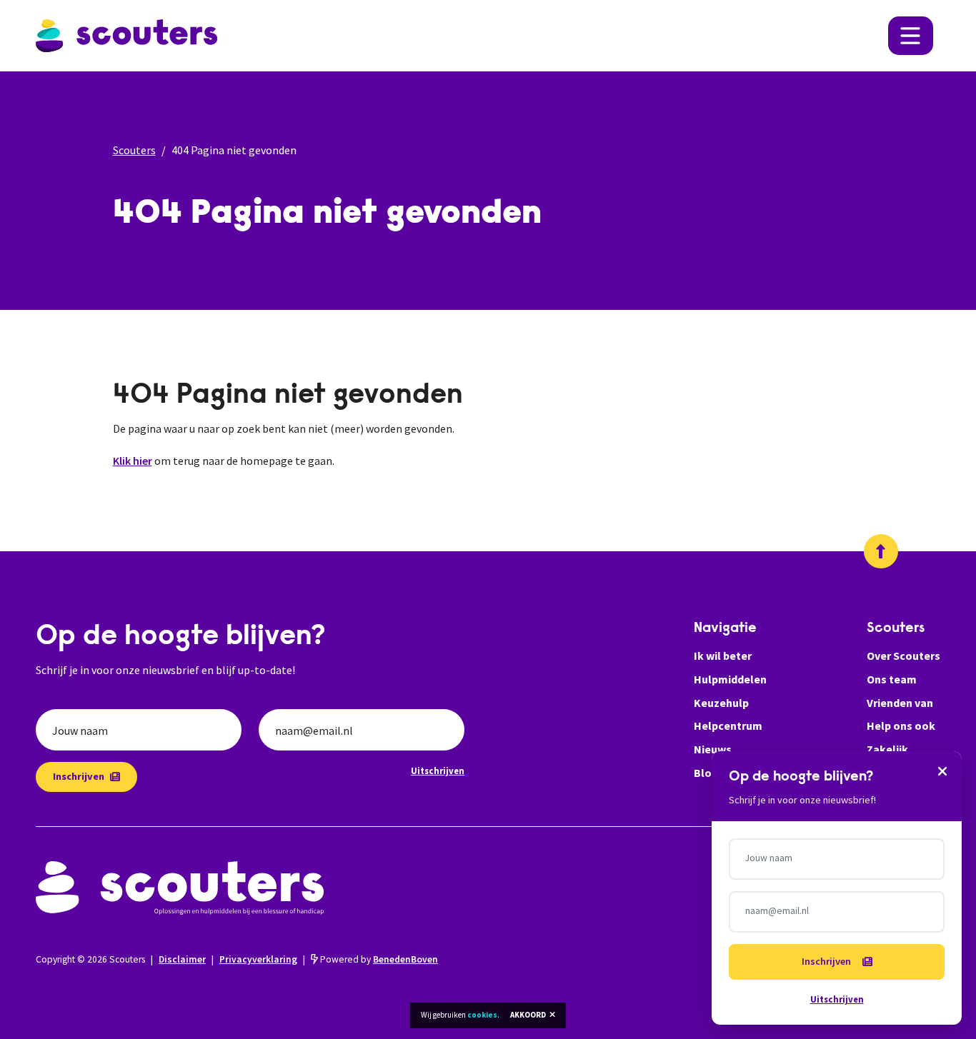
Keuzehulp (721, 703)
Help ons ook (901, 725)
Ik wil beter (723, 655)
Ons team (892, 679)
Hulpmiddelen (730, 679)
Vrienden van (900, 703)
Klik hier (132, 460)
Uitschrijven (437, 770)
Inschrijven (78, 776)
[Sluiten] (942, 770)
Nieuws (713, 749)
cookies (482, 1015)
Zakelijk (887, 749)
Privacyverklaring (258, 959)
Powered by (378, 959)
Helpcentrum (728, 725)
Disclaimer (182, 959)
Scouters (134, 150)
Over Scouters (903, 655)
